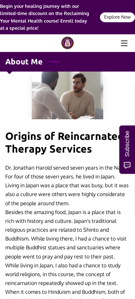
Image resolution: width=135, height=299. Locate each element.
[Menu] (123, 43)
